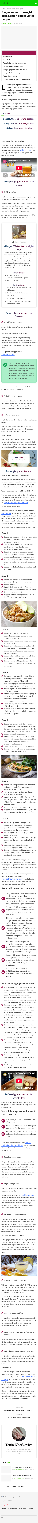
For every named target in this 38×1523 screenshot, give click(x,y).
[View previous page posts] (17, 134)
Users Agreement (12, 1508)
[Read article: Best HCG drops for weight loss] (6, 1469)
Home (3, 9)
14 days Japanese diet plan (18, 128)
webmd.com (25, 150)
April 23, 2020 (20, 23)
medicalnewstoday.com (12, 879)
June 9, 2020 (29, 1469)
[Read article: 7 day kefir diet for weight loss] (6, 1478)
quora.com (6, 513)
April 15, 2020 (29, 1478)
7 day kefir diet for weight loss (19, 123)
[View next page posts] (20, 134)
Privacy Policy (22, 1508)
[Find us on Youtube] (2, 1518)
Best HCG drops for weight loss (18, 119)
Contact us (30, 1508)
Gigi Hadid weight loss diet (16, 502)
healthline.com (27, 1195)
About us (3, 1508)
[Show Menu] (36, 3)
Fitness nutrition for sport (15, 9)
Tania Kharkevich (8, 23)
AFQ (4, 3)
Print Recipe (20, 242)
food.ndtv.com (8, 354)
